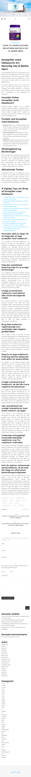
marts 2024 (5, 676)
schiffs (3, 744)
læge (24, 500)
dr (2, 709)
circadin (3, 703)
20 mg (3, 691)
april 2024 (4, 674)
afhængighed (5, 497)
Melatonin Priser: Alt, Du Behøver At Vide (12, 622)
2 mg (3, 689)
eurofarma (4, 715)
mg (2, 733)
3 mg (3, 692)
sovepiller (17, 503)
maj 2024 (4, 672)
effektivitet (18, 500)
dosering (12, 500)
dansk (3, 705)
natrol (3, 737)
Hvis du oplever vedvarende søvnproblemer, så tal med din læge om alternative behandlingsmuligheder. (15, 228)
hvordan (4, 724)
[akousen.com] (15, 7)
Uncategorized (15, 43)
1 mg (3, 683)
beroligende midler (20, 497)
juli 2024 (4, 668)
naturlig (10, 503)
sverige (3, 750)
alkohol (12, 497)
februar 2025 (5, 655)
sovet (3, 746)
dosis (3, 707)
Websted (4, 557)
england (4, 711)
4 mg (3, 694)
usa (2, 753)
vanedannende (21, 505)
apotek (3, 700)
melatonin (4, 503)
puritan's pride (5, 742)
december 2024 (6, 659)
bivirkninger (5, 500)
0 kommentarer (25, 509)
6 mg (3, 698)
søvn (15, 505)
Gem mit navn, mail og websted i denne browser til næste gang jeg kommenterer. (15, 566)
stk (2, 748)
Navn (3, 543)
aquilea (3, 702)
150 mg (3, 687)
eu (2, 713)
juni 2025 (4, 648)
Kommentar (5, 575)
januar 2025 (5, 657)
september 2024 (6, 664)
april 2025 (4, 652)
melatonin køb (5, 729)
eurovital (4, 716)
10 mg (3, 685)
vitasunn (4, 757)
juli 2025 (4, 646)
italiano (3, 726)
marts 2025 (5, 653)
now (3, 740)
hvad (3, 720)
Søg (27, 608)
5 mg (3, 696)
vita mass (4, 755)
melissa (3, 731)
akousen (5, 509)
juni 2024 (4, 670)
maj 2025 (4, 650)
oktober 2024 (5, 663)
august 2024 (5, 666)
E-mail (4, 550)
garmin (3, 718)
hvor (3, 722)
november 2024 (6, 661)
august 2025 (5, 644)
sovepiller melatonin (6, 505)
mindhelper (4, 735)
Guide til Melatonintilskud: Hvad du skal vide (13, 620)
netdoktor (4, 739)
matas (3, 728)
